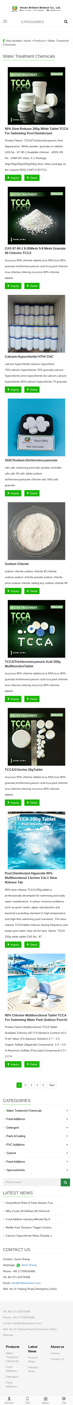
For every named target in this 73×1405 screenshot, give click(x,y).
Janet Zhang (28, 1265)
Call (27, 1402)
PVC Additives (37, 1144)
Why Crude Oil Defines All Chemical (27, 1211)
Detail (33, 177)
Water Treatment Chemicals (37, 1110)
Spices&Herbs (37, 1170)
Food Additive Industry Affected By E (28, 1219)
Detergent (37, 1127)
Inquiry (14, 177)
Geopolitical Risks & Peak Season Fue (29, 1202)
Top (64, 1402)
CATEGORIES (32, 22)
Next (52, 1085)
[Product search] (65, 1182)
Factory (55, 1353)
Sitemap (8, 1335)
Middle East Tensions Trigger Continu (29, 1227)
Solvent (37, 1153)
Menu (45, 1402)
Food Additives (37, 1119)
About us (57, 1346)
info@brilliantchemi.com (26, 1283)
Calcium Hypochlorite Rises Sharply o (29, 1235)
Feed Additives (37, 1161)
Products (40, 40)
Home (27, 40)
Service (9, 1402)
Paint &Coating (37, 1136)
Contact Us (57, 1359)
